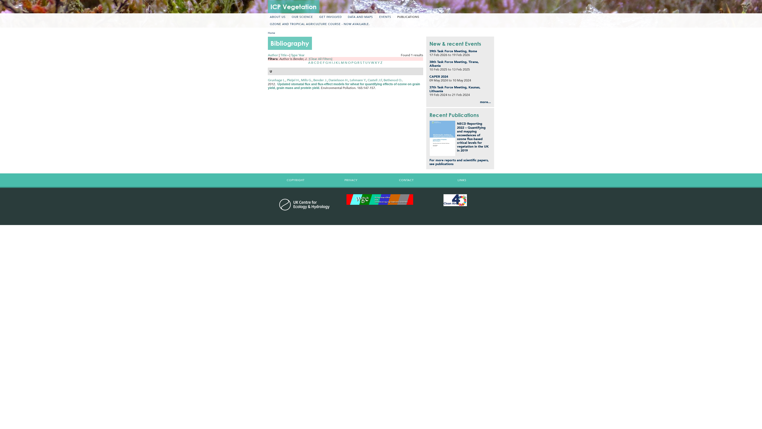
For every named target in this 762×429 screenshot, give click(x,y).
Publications (408, 17)
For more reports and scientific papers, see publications (459, 162)
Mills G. (306, 80)
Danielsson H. (338, 80)
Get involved (330, 17)
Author (273, 55)
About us (278, 17)
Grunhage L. (276, 80)
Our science (302, 17)
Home (271, 33)
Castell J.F (375, 80)
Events (385, 17)
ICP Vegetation (293, 7)
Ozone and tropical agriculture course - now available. (320, 24)
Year (301, 55)
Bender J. (320, 80)
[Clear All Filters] (320, 59)
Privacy (351, 180)
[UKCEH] (304, 205)
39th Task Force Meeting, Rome (453, 51)
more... (485, 102)
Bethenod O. (393, 80)
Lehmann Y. (358, 80)
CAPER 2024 (438, 76)
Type (294, 55)
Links (462, 180)
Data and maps (360, 17)
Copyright (296, 180)
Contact (406, 180)
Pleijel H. (293, 80)
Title (283, 55)
